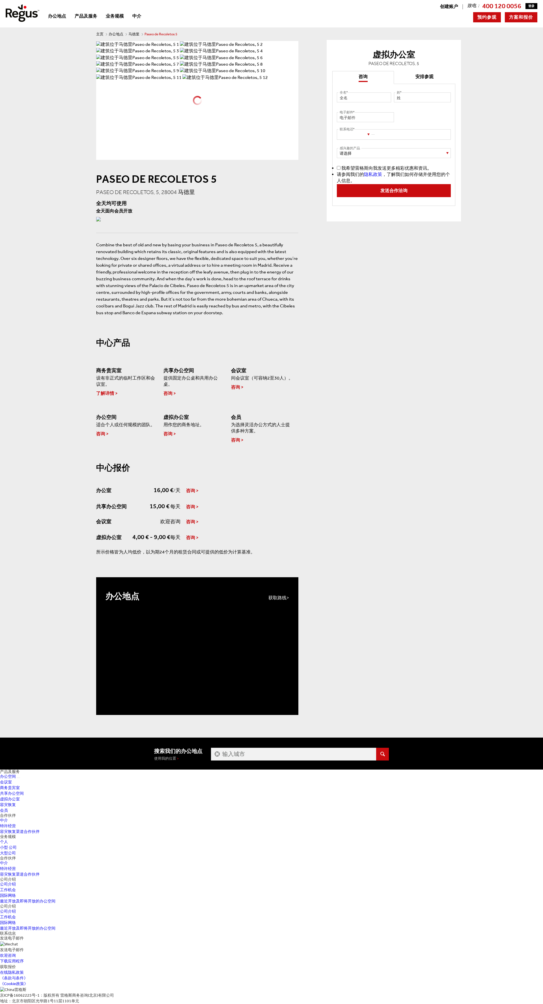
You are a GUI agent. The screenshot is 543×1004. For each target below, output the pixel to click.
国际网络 (8, 895)
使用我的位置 (165, 758)
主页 (100, 34)
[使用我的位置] (216, 754)
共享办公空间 (12, 793)
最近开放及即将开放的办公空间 (27, 901)
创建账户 (449, 6)
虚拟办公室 (10, 799)
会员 (4, 810)
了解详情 (105, 393)
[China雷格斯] (22, 12)
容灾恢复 (8, 804)
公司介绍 (8, 884)
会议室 (6, 782)
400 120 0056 (501, 6)
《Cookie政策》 (14, 983)
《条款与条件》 (14, 978)
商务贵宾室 (10, 787)
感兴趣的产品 (350, 148)
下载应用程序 (12, 961)
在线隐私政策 (12, 972)
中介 (136, 16)
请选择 (346, 153)
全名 (343, 92)
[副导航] (18, 777)
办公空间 (8, 776)
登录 (531, 6)
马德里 (133, 34)
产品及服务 (86, 16)
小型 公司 (8, 847)
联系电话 (346, 129)
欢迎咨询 (8, 955)
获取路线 (277, 597)
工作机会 (8, 889)
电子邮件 (346, 112)
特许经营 (8, 826)
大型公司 (8, 853)
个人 (4, 841)
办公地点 (57, 16)
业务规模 (115, 16)
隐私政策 (373, 174)
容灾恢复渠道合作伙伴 (20, 831)
